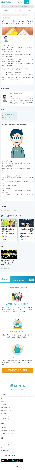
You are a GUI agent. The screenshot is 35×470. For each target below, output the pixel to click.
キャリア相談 (24, 15)
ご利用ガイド (5, 404)
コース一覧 (17, 10)
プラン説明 (6, 10)
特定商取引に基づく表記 (8, 430)
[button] (32, 230)
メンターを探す (5, 442)
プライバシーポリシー (7, 433)
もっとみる (18, 82)
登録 (26, 2)
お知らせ (3, 413)
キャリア (4, 15)
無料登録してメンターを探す (17, 370)
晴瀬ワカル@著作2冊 (16, 93)
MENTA (18, 466)
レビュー (29, 10)
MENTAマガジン (6, 451)
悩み (9, 15)
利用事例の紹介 (5, 407)
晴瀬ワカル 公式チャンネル (7, 266)
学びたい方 (4, 401)
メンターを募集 (5, 445)
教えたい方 (4, 398)
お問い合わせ (5, 419)
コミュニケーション (15, 15)
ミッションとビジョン (7, 416)
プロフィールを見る (20, 103)
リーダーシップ (6, 17)
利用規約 (3, 427)
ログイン (20, 2)
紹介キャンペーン (6, 410)
